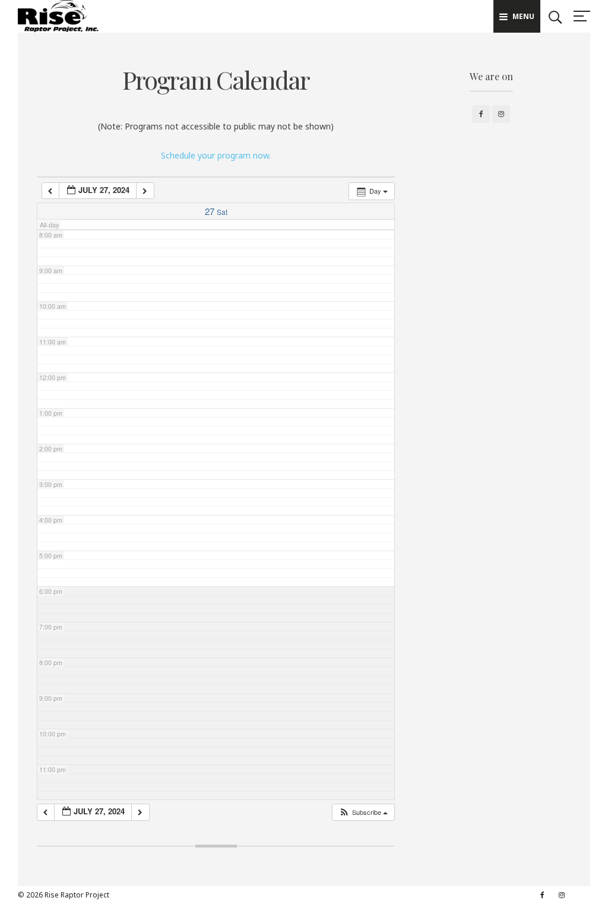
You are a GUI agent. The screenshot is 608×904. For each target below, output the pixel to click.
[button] (363, 812)
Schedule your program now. (216, 155)
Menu (523, 16)
